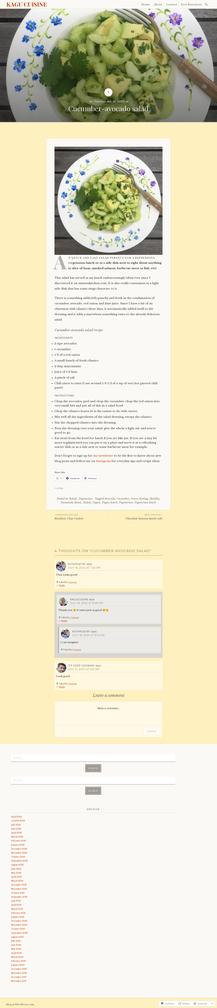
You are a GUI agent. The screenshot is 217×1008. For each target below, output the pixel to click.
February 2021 (18, 913)
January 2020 (18, 965)
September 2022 (19, 861)
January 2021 (17, 917)
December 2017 (18, 977)
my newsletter (103, 455)
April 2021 (16, 905)
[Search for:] (207, 4)
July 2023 (16, 825)
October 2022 (18, 857)
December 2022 (19, 849)
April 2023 (16, 833)
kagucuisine (79, 599)
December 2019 (19, 969)
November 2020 (19, 925)
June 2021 (16, 901)
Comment (151, 731)
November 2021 (19, 889)
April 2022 (16, 877)
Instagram (103, 461)
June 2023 (16, 829)
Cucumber (123, 498)
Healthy (154, 498)
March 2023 (17, 837)
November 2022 (19, 853)
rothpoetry (77, 564)
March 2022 (17, 881)
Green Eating (139, 498)
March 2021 (17, 909)
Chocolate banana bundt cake (144, 517)
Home (146, 4)
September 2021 (19, 897)
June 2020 (16, 945)
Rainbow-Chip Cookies (68, 517)
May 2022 (16, 873)
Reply (62, 585)
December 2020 (19, 921)
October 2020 (18, 929)
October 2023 (18, 820)
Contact (171, 4)
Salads (73, 498)
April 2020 (16, 953)
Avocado (109, 498)
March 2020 (17, 957)
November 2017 (19, 981)
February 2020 (18, 961)
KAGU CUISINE (26, 4)
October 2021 (18, 893)
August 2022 (17, 865)
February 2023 (18, 841)
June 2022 (16, 869)
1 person (72, 582)
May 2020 (16, 949)
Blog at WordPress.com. (20, 1004)
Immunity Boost (71, 502)
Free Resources (191, 4)
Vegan (96, 502)
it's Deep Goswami (81, 665)
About (158, 4)
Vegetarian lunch (145, 502)
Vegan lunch (109, 502)
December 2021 (19, 885)
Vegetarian (85, 498)
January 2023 (17, 845)
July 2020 (16, 941)
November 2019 (19, 973)
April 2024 (16, 817)
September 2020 (19, 933)
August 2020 (17, 937)
